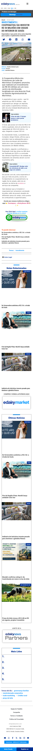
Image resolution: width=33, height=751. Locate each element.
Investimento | (10, 22)
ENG (9, 8)
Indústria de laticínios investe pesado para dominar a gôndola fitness (16, 242)
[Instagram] (24, 738)
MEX (5, 8)
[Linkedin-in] (20, 738)
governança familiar (21, 691)
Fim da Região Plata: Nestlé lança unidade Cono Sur (14, 497)
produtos (20, 183)
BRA (12, 8)
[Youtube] (28, 738)
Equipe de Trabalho (16, 709)
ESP (2, 8)
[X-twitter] (16, 738)
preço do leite (8, 698)
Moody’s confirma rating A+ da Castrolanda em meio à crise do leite (15, 578)
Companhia (16, 712)
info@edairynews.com (15, 724)
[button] (4, 39)
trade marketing (9, 695)
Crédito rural (22, 695)
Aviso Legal (8, 257)
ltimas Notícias (17, 418)
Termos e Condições (16, 716)
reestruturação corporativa (13, 693)
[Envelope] (5, 738)
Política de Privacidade (16, 719)
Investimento (20, 250)
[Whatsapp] (9, 738)
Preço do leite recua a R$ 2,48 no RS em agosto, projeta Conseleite (15, 619)
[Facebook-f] (13, 738)
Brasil (3, 20)
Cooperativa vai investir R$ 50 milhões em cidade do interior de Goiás (15, 28)
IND (15, 8)
